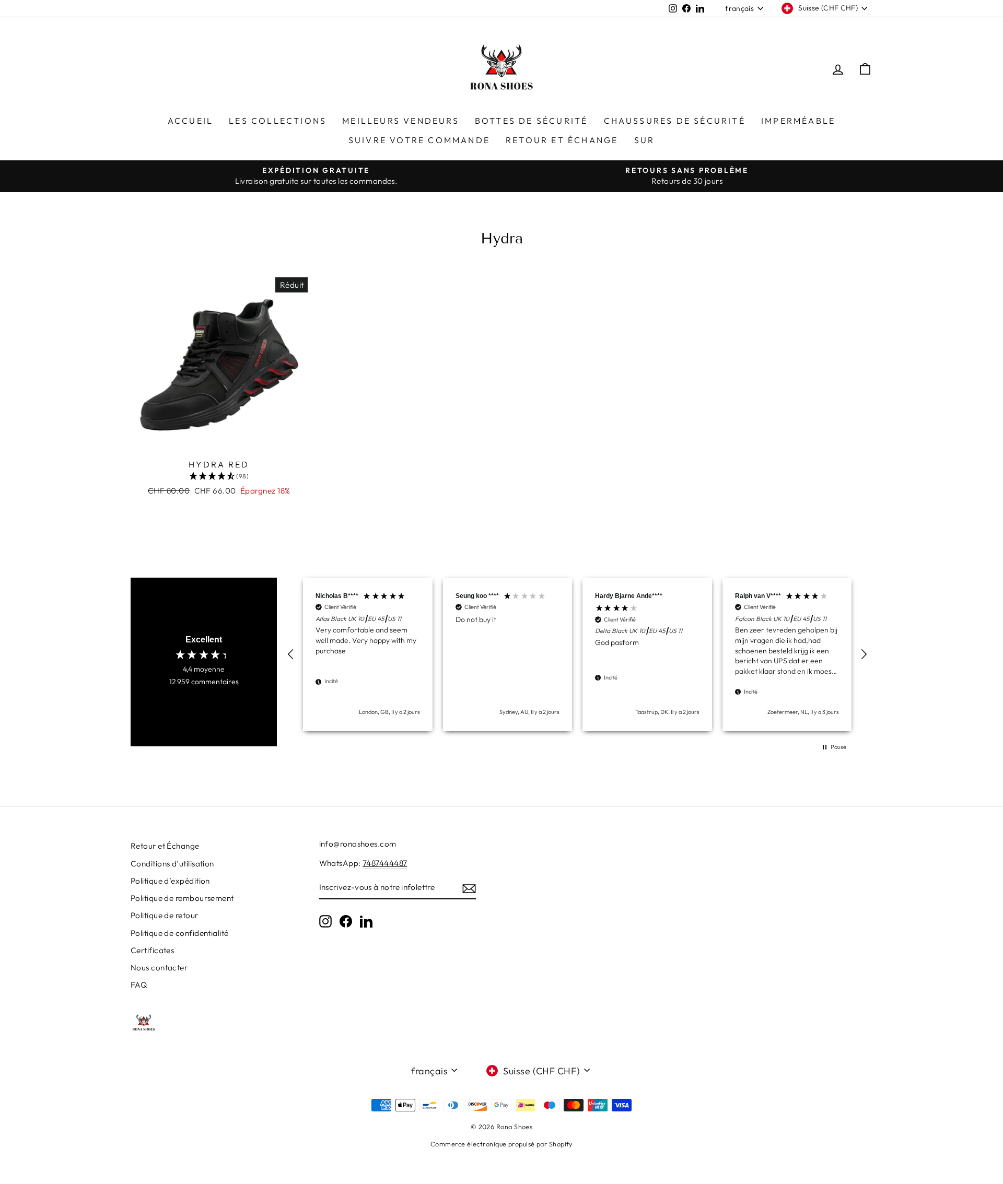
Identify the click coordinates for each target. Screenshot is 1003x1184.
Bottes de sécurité (531, 120)
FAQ (139, 985)
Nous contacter (159, 967)
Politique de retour (165, 915)
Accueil (190, 120)
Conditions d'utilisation (172, 864)
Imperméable (798, 120)
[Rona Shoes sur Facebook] (346, 921)
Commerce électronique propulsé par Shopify (501, 1144)
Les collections (277, 120)
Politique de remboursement (182, 898)
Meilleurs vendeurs (400, 120)
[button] (291, 654)
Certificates (152, 950)
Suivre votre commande (419, 140)
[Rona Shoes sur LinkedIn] (366, 921)
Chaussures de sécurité (674, 120)
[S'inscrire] (469, 888)
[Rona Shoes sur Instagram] (325, 921)
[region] (577, 654)
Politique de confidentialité (180, 933)
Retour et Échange (562, 140)
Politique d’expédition (170, 881)
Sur (644, 140)
